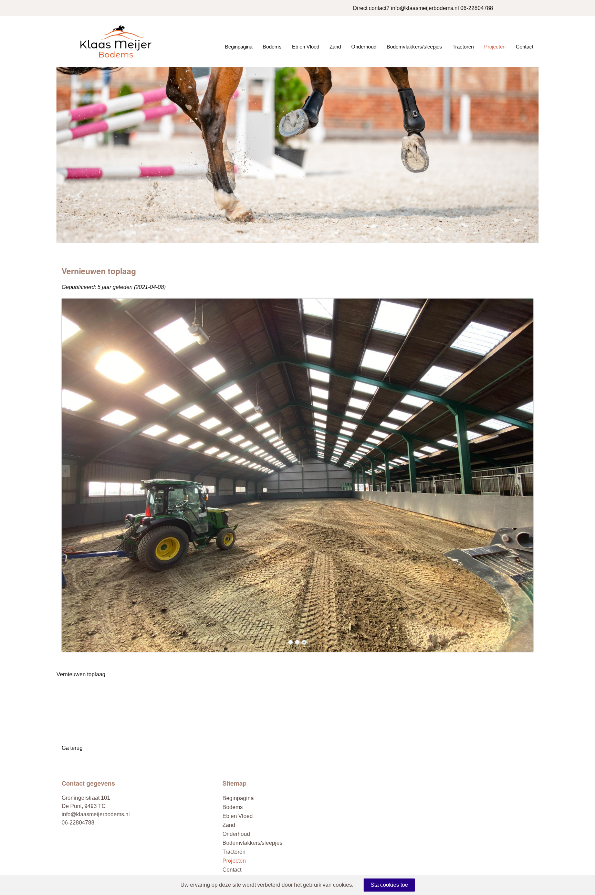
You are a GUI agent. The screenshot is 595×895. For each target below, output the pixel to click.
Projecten (494, 47)
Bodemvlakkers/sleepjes (414, 47)
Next (528, 471)
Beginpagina (238, 47)
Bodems (272, 47)
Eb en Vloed (305, 47)
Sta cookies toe (389, 885)
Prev (66, 471)
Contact (524, 47)
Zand (335, 47)
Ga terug (72, 748)
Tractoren (463, 47)
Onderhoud (363, 47)
